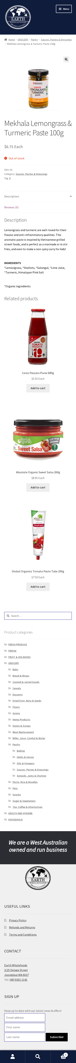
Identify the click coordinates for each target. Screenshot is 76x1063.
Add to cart (38, 388)
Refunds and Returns (22, 927)
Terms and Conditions (23, 934)
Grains (16, 713)
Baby (15, 669)
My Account (12, 1056)
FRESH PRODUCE (17, 644)
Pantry (34, 39)
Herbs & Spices (25, 757)
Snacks (17, 794)
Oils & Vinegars (25, 763)
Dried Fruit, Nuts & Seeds (27, 700)
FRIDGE (12, 650)
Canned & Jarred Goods (26, 682)
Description (11, 196)
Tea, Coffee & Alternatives (27, 807)
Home (11, 39)
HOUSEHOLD (15, 819)
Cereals (17, 688)
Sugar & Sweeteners (24, 801)
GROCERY (23, 39)
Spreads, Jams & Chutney (31, 775)
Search (38, 1056)
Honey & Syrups (22, 725)
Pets (15, 788)
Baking (21, 750)
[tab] (38, 196)
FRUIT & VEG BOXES (19, 657)
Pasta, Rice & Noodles (25, 782)
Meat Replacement (23, 732)
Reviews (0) (11, 207)
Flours (16, 707)
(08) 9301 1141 (18, 979)
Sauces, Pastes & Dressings (56, 39)
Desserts (18, 694)
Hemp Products (21, 719)
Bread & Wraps (21, 675)
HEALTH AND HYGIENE (20, 813)
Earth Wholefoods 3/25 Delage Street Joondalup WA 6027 (16, 970)
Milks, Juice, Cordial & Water (29, 738)
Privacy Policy (17, 920)
